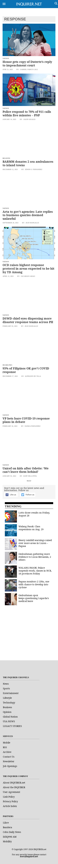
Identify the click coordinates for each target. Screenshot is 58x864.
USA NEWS (9, 721)
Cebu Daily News (12, 832)
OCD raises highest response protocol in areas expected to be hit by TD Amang (28, 268)
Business (7, 707)
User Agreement (11, 792)
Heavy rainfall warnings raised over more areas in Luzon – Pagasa (35, 543)
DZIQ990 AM (9, 836)
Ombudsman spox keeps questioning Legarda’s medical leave (34, 598)
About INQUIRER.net (14, 782)
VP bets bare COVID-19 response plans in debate (26, 420)
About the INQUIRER (14, 787)
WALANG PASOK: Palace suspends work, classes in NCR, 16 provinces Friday (35, 570)
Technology (9, 702)
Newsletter (8, 761)
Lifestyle (7, 697)
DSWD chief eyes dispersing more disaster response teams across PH (28, 320)
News (6, 683)
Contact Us (8, 756)
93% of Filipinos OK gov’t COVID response (26, 370)
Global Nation (10, 716)
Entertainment (11, 693)
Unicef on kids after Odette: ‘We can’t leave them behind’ (25, 470)
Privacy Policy (10, 801)
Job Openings (10, 766)
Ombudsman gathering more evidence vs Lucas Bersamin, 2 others (35, 556)
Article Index (10, 806)
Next (29, 481)
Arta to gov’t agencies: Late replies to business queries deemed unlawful (28, 215)
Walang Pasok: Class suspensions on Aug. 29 (31, 528)
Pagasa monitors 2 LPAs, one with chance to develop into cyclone (34, 584)
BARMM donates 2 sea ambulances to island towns (28, 163)
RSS (5, 747)
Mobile (6, 742)
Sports (6, 688)
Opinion (7, 711)
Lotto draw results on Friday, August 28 (34, 514)
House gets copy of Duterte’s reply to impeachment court (27, 63)
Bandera (7, 827)
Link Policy (9, 796)
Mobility (7, 841)
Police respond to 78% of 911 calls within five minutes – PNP (27, 113)
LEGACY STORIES (12, 726)
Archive (7, 751)
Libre (6, 822)
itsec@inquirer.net (29, 856)
